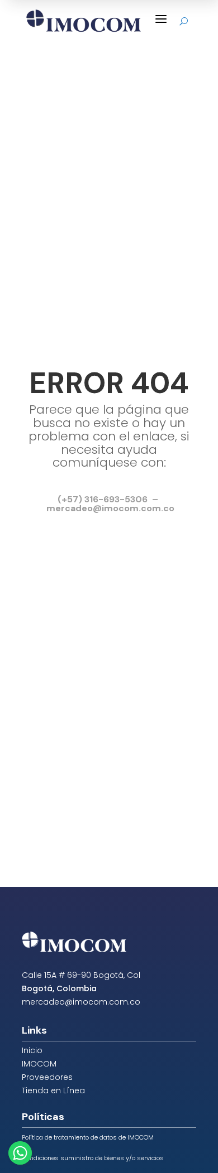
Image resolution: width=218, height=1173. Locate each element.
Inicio (32, 1050)
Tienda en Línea (53, 1090)
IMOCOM (39, 1063)
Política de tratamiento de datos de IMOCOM (88, 1137)
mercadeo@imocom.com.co (81, 1001)
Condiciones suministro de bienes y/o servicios (93, 1157)
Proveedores (47, 1077)
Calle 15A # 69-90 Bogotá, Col (81, 975)
